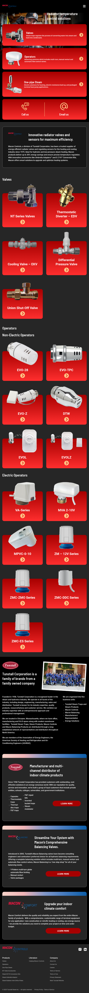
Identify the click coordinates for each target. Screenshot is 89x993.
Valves (4, 961)
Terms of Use (54, 974)
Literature (33, 958)
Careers (52, 967)
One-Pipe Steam (7, 967)
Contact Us (53, 964)
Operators (5, 964)
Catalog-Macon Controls (36, 961)
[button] (84, 6)
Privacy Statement (55, 977)
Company (54, 958)
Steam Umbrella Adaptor (9, 977)
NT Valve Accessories (9, 971)
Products (6, 958)
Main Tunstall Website (57, 980)
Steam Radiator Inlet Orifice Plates (12, 980)
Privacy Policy (38, 989)
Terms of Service (55, 971)
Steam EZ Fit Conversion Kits (11, 974)
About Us (53, 961)
